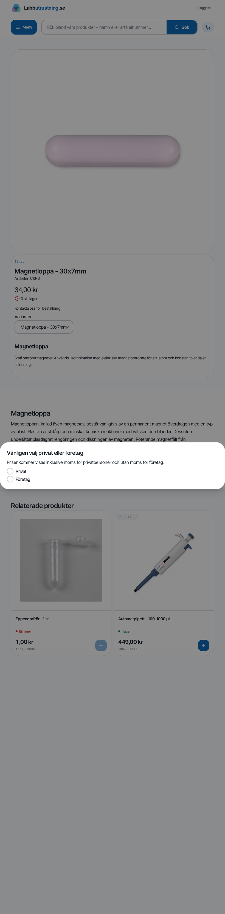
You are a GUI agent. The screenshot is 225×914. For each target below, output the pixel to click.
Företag (23, 479)
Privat (21, 471)
